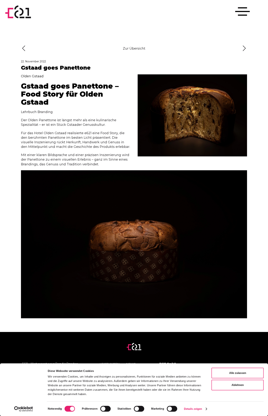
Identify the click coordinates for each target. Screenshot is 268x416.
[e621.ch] (18, 11)
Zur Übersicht (134, 48)
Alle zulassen (237, 372)
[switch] (105, 409)
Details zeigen (193, 408)
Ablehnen (238, 384)
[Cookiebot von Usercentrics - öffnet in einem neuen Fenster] (24, 409)
